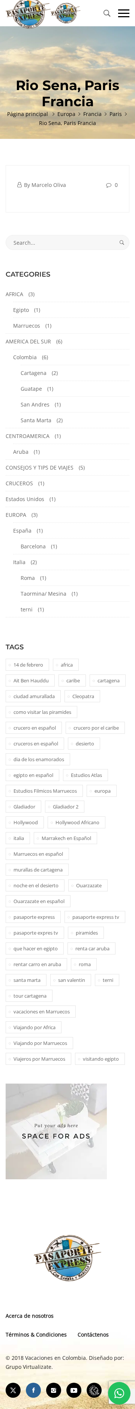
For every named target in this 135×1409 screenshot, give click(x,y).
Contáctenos (93, 1334)
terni (27, 609)
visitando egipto (101, 1058)
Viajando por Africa (35, 1027)
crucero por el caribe (96, 727)
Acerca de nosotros (30, 1315)
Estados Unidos (25, 499)
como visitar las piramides (42, 712)
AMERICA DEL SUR (28, 341)
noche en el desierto (36, 885)
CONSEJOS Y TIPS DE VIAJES (40, 467)
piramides (87, 932)
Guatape (31, 388)
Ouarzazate (89, 885)
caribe (73, 680)
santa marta (27, 980)
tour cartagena (30, 995)
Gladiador (24, 806)
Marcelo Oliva (49, 184)
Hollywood (26, 822)
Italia (19, 562)
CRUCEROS (19, 483)
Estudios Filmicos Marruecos (45, 790)
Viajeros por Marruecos (39, 1058)
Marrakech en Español (66, 838)
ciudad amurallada (34, 696)
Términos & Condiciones (36, 1334)
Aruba (20, 451)
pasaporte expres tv (36, 932)
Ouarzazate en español (39, 901)
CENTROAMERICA (28, 436)
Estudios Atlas (86, 775)
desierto (85, 743)
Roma (28, 577)
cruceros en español (36, 743)
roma (85, 964)
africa (67, 664)
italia (19, 838)
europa (102, 790)
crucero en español (35, 727)
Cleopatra (83, 696)
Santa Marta (36, 420)
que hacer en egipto (36, 948)
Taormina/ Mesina (43, 593)
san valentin (71, 980)
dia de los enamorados (39, 759)
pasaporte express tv (95, 917)
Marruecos (26, 325)
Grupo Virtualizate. (29, 1366)
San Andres (35, 404)
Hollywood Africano (77, 822)
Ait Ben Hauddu (31, 680)
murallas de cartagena (38, 869)
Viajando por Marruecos (40, 1043)
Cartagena (33, 372)
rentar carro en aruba (37, 964)
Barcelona (33, 546)
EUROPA (16, 514)
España (22, 530)
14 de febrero (28, 664)
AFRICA (14, 294)
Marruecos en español (38, 854)
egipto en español (33, 775)
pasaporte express (34, 917)
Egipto (21, 309)
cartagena (109, 680)
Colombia (25, 357)
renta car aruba (92, 948)
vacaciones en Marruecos (42, 1011)
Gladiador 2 (65, 806)
